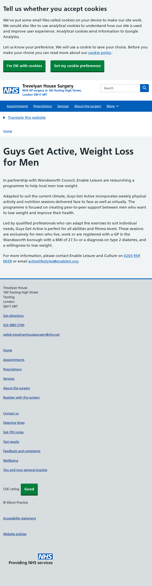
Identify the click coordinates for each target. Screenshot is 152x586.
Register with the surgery (21, 397)
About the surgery (87, 106)
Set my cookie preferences (77, 66)
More (112, 106)
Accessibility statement (19, 518)
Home (7, 131)
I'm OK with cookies (24, 66)
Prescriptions (42, 106)
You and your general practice (25, 470)
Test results (11, 442)
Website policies (15, 534)
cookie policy (99, 52)
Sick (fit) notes (13, 432)
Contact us (11, 413)
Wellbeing (10, 461)
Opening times (14, 423)
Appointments (17, 106)
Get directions (13, 316)
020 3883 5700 (13, 325)
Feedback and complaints (21, 451)
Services (63, 106)
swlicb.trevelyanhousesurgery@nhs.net (31, 335)
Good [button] (29, 489)
